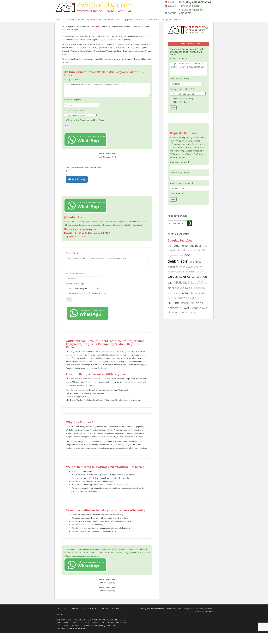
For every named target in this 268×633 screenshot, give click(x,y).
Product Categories (75, 19)
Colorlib (210, 608)
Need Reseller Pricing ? (188, 44)
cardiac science (179, 276)
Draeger (96, 26)
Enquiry (177, 19)
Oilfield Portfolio (153, 19)
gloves (195, 298)
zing (198, 303)
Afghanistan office (175, 255)
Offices (192, 312)
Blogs (165, 19)
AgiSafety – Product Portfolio (83, 608)
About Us (61, 608)
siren (200, 271)
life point (195, 293)
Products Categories (111, 608)
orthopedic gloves (179, 287)
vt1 (190, 261)
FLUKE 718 (199, 249)
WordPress (209, 611)
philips (170, 246)
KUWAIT (185, 308)
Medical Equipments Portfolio (129, 19)
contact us (143, 222)
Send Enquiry (78, 179)
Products (94, 19)
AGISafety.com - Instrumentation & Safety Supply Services (160, 608)
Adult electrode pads (188, 246)
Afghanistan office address (182, 271)
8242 (185, 293)
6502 (206, 283)
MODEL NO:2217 (188, 282)
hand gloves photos (191, 267)
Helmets (174, 303)
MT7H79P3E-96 (182, 298)
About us (60, 19)
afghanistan (188, 303)
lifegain (190, 249)
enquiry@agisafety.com (85, 229)
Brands (107, 19)
